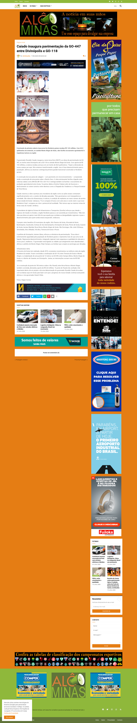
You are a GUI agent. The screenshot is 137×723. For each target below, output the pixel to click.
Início (16, 1)
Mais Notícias (45, 6)
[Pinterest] (48, 296)
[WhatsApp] (45, 296)
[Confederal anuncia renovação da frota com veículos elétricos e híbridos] (27, 316)
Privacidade (111, 720)
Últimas (33, 6)
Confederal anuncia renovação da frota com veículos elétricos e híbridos (27, 327)
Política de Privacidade (11, 713)
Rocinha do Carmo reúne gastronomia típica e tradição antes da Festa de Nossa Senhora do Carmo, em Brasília (113, 583)
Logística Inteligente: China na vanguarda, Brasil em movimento (51, 327)
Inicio (25, 6)
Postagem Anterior (22, 360)
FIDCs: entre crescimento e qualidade (73, 326)
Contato (26, 1)
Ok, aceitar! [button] (9, 717)
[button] (115, 6)
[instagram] (115, 1)
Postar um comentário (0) (51, 352)
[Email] (52, 296)
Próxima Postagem (81, 360)
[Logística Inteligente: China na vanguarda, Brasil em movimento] (51, 316)
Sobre (21, 1)
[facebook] (109, 1)
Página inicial (21, 42)
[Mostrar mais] (56, 296)
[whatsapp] (118, 1)
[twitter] (112, 1)
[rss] (121, 1)
